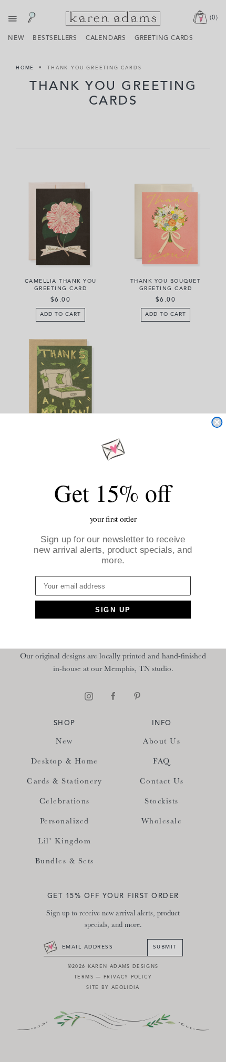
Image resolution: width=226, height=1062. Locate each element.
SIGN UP (113, 609)
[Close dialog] (217, 422)
